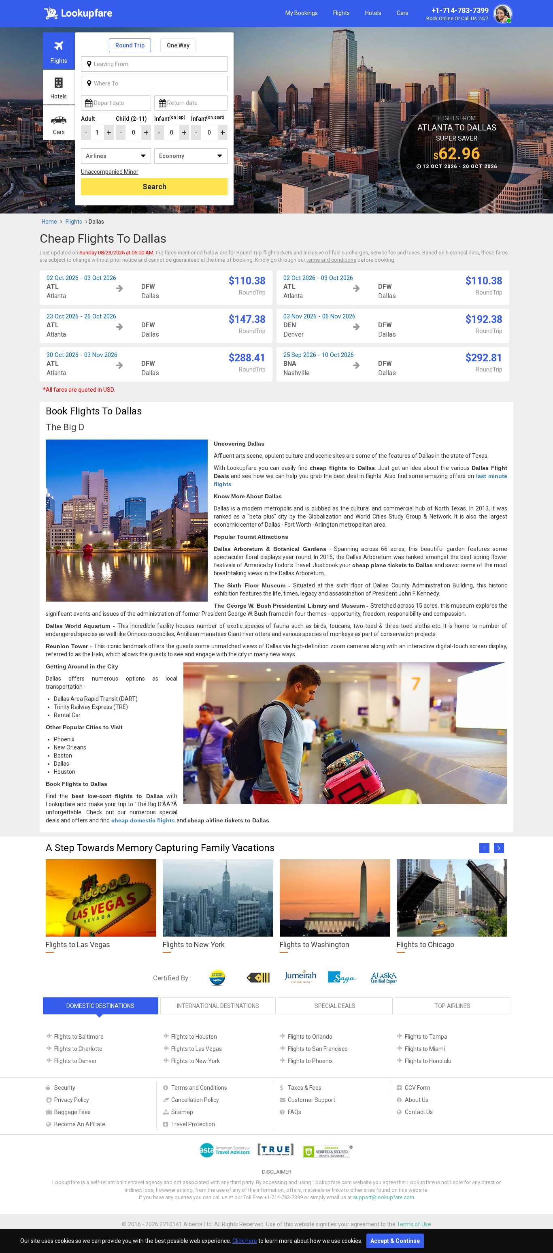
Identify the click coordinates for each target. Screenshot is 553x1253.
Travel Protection (193, 1124)
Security (64, 1088)
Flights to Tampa (426, 1037)
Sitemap (182, 1112)
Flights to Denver (75, 1061)
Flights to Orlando (310, 1037)
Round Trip (130, 45)
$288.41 (247, 358)
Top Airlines (452, 1006)
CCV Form (417, 1088)
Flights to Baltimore (79, 1037)
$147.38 (247, 319)
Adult (88, 118)
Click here (244, 1241)
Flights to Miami (425, 1049)
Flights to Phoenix (310, 1061)
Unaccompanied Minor (109, 172)
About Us (416, 1100)
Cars (402, 13)
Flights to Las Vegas (196, 1049)
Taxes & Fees (304, 1088)
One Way (178, 45)
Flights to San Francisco (318, 1049)
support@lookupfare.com (383, 1197)
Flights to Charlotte (78, 1049)
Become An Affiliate (79, 1124)
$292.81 (484, 358)
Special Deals (335, 1006)
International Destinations (218, 1006)
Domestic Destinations (100, 1006)
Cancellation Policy (195, 1100)
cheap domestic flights (143, 820)
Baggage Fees (72, 1112)
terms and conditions (331, 260)
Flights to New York (195, 1061)
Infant (169, 118)
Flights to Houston (194, 1037)
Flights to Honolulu (428, 1061)
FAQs (294, 1112)
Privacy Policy (71, 1100)
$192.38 (484, 319)
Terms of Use (414, 1224)
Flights (341, 13)
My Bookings (301, 13)
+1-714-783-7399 (457, 13)
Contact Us (419, 1112)
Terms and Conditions (199, 1088)
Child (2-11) (131, 118)
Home (49, 221)
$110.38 (247, 281)
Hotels (373, 13)
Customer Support (311, 1100)
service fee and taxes (395, 253)
